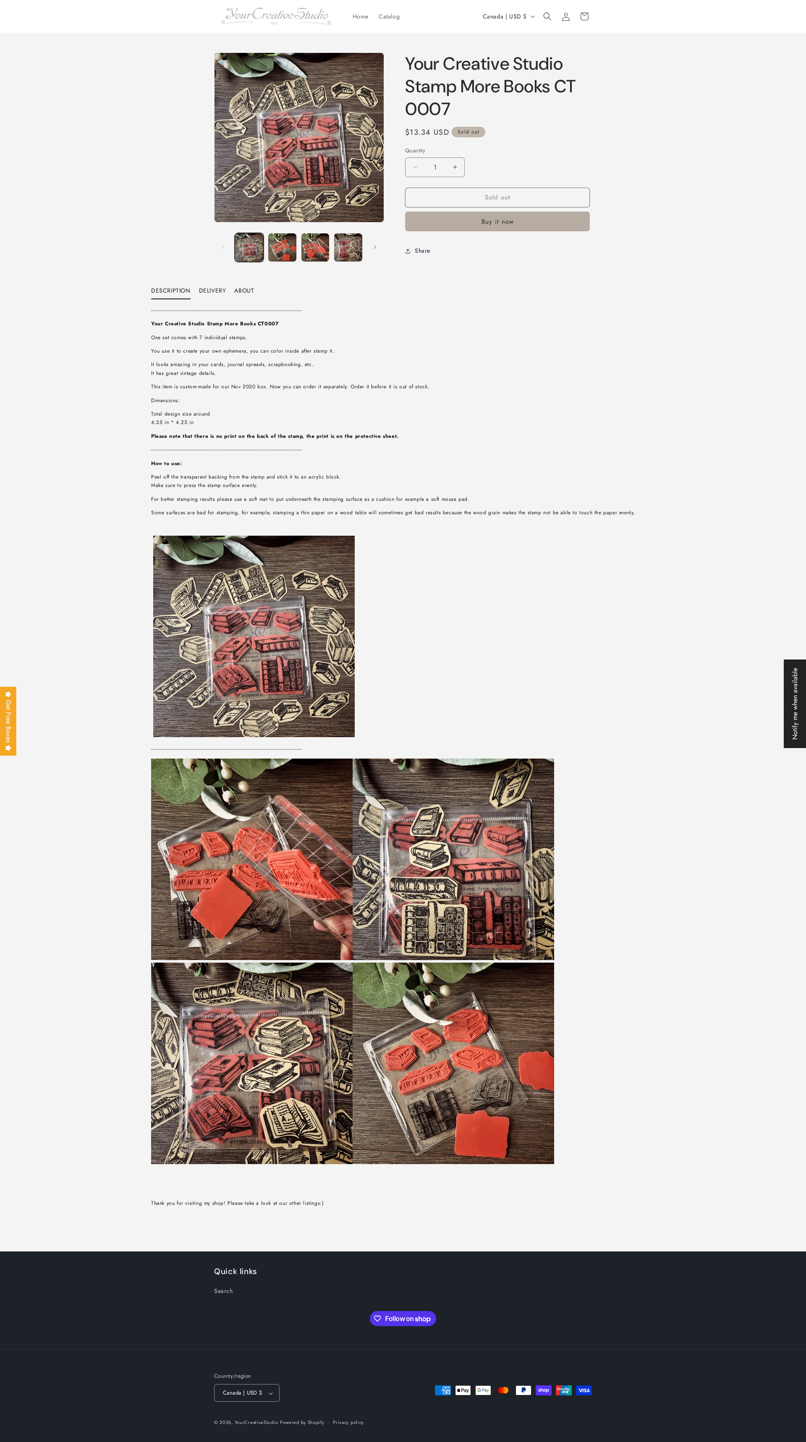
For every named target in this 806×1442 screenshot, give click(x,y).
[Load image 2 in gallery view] (282, 247)
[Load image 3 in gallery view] (315, 247)
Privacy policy (348, 1422)
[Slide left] (223, 247)
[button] (547, 16)
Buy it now (498, 221)
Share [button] (422, 250)
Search (223, 1291)
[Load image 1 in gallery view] (249, 247)
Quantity (415, 150)
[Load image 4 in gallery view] (348, 247)
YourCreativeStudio (256, 1422)
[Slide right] (375, 247)
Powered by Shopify (302, 1422)
